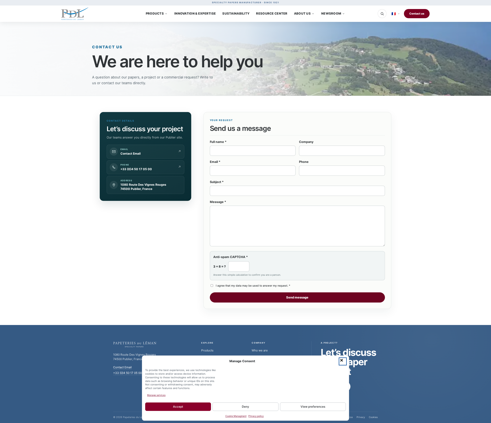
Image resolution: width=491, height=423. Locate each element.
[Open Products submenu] (166, 14)
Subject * (217, 182)
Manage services (156, 395)
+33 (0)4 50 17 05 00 (127, 372)
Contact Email (122, 367)
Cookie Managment (235, 416)
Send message (297, 297)
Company (306, 142)
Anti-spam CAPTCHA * (230, 257)
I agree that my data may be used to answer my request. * (253, 285)
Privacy (361, 417)
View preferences (313, 407)
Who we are (260, 350)
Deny (245, 407)
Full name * (218, 142)
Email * (215, 162)
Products (207, 350)
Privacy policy (256, 416)
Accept (178, 407)
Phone (304, 162)
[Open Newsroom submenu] (343, 14)
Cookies (373, 417)
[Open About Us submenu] (313, 14)
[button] (343, 361)
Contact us (416, 13)
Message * (218, 202)
